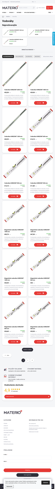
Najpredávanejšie (8, 56)
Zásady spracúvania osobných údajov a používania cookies (38, 429)
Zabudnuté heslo (27, 478)
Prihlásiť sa (27, 470)
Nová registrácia (27, 474)
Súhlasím (45, 482)
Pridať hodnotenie (10, 396)
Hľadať (33, 7)
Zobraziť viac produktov (27, 49)
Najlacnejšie (19, 56)
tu (35, 483)
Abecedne (37, 56)
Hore (8, 355)
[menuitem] (5, 12)
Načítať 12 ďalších (27, 349)
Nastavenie (9, 486)
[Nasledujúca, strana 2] (28, 360)
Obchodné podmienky (15, 1)
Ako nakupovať (5, 1)
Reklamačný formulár (33, 431)
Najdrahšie (29, 56)
